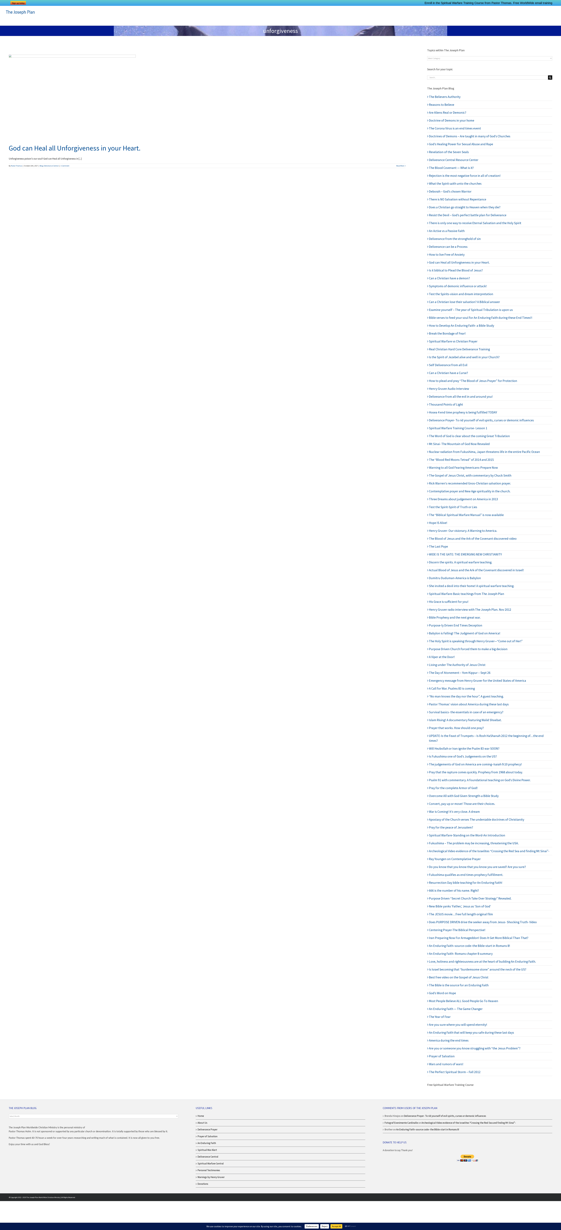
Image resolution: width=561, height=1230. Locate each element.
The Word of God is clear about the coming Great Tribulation (469, 436)
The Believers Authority (444, 97)
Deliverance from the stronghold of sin (455, 239)
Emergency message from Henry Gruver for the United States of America (477, 680)
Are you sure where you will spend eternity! (458, 1025)
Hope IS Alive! (438, 523)
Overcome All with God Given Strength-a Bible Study (464, 796)
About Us (202, 1122)
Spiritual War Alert (207, 1150)
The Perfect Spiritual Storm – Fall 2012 (455, 1072)
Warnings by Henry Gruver (211, 1177)
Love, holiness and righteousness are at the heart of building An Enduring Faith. (482, 961)
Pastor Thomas (16, 166)
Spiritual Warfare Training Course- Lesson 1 (458, 428)
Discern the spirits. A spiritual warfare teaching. (460, 562)
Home (201, 1116)
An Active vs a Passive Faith (447, 231)
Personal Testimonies (209, 1170)
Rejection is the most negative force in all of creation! (465, 176)
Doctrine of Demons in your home (451, 120)
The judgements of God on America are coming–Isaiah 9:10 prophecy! (475, 764)
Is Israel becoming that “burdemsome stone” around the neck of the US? (477, 969)
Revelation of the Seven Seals (449, 152)
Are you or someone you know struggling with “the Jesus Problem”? (474, 1048)
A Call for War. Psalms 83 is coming (452, 688)
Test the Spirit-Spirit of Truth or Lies (453, 507)
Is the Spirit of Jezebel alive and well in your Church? (464, 357)
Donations (203, 1183)
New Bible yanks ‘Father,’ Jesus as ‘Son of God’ (460, 906)
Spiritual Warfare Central (211, 1163)
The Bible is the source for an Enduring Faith (459, 985)
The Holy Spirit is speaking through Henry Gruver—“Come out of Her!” (476, 641)
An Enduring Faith (207, 1143)
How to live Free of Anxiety (447, 254)
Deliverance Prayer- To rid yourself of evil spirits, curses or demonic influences (481, 420)
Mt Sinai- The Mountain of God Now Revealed (459, 444)
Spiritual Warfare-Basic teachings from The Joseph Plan (466, 594)
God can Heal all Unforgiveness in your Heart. (75, 148)
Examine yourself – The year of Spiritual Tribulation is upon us (471, 310)
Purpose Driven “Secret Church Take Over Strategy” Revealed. (470, 898)
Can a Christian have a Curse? (448, 373)
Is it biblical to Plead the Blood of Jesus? (456, 270)
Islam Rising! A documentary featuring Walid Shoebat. (465, 720)
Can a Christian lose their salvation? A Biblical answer (464, 302)
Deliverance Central (51, 166)
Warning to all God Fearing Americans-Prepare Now (463, 467)
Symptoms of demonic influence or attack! (458, 286)
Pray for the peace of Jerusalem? (451, 827)
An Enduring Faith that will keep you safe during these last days (471, 1032)
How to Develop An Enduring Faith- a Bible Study (461, 325)
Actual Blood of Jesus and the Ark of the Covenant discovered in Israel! (476, 570)
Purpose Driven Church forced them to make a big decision (468, 649)
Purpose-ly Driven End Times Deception (455, 625)
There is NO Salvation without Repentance (457, 199)
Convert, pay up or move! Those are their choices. (462, 804)
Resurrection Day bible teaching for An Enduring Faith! (465, 883)
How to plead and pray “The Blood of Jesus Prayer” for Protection (473, 381)
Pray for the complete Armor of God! (453, 788)
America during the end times (449, 1040)
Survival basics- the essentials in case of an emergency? (466, 712)
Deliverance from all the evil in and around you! (461, 396)
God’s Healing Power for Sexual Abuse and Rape (461, 144)
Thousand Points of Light (446, 404)
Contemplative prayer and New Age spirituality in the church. (469, 491)
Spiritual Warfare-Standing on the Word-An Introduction (467, 835)
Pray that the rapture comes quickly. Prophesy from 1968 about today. (476, 772)
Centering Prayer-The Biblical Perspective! (457, 930)
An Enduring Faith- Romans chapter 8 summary (461, 954)
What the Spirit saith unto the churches (455, 183)
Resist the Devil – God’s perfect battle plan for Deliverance (467, 215)
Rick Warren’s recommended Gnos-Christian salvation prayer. (470, 483)
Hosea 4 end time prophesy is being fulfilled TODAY (463, 412)
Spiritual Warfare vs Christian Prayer (453, 341)
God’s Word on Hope (442, 993)
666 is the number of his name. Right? (454, 890)
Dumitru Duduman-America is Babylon (455, 578)
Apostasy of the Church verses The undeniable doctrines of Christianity (476, 819)
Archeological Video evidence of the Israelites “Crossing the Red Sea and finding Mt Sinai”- (489, 851)
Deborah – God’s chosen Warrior (450, 191)
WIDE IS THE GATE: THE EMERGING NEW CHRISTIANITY (465, 554)
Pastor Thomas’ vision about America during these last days (469, 704)
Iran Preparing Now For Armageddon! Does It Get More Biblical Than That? (478, 938)
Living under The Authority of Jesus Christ (457, 665)
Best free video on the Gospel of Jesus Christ (458, 977)
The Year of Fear (440, 1017)
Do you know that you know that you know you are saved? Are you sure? (477, 867)
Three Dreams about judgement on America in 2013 (463, 499)
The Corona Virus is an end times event (455, 128)
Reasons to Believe (441, 105)
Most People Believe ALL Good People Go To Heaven (463, 1001)
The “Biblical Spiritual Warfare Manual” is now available (466, 515)
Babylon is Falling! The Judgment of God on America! (464, 633)
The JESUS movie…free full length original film (461, 914)
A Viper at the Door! (442, 657)
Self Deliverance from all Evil (448, 365)
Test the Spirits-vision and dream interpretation (461, 294)
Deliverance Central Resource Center (453, 160)
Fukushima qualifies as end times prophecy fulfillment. (466, 875)
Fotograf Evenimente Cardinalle (401, 1122)
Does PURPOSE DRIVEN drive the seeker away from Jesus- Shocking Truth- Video (483, 922)
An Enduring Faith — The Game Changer (456, 1009)
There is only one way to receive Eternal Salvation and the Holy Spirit (475, 223)
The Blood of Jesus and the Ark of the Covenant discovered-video (473, 538)
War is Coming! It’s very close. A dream (454, 812)
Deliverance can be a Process (448, 247)
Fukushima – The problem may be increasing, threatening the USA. (474, 843)
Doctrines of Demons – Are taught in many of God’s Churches (469, 136)
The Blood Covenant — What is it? (451, 168)
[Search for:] (487, 77)
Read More (400, 166)
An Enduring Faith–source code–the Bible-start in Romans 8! (469, 946)
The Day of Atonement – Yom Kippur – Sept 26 (459, 673)
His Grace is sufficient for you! (449, 602)
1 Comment (64, 166)
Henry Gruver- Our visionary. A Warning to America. (463, 531)
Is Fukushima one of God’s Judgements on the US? (463, 756)
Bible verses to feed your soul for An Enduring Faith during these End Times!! (480, 318)
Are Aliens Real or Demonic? (447, 112)
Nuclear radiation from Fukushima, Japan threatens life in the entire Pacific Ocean (484, 452)
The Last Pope (438, 546)
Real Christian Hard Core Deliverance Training (459, 349)
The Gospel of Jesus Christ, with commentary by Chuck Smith (470, 475)
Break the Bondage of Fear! (447, 333)
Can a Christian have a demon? (449, 278)
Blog (41, 166)
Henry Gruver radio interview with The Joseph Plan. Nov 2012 (470, 609)
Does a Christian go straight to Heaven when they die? (464, 207)
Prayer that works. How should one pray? (456, 728)
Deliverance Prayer (207, 1129)
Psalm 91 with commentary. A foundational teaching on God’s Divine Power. (480, 780)
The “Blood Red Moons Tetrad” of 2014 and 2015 (461, 460)
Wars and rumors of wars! (446, 1064)
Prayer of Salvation (442, 1056)
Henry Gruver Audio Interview (449, 389)
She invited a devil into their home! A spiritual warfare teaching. (471, 586)
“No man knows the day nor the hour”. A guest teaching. (466, 696)
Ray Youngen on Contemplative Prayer (455, 859)
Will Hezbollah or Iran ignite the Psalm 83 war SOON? (464, 748)
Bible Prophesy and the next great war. (455, 617)
